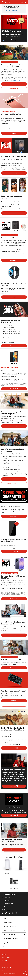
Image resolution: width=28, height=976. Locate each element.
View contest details (15, 80)
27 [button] (8, 741)
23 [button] (7, 475)
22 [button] (22, 453)
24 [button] (4, 594)
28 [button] (19, 744)
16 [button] (19, 333)
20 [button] (14, 417)
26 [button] (25, 690)
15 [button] (19, 331)
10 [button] (18, 204)
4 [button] (7, 123)
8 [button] (9, 128)
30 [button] (6, 781)
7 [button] (3, 127)
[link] (13, 10)
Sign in (4, 40)
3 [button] (12, 72)
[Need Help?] (25, 973)
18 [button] (15, 376)
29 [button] (16, 774)
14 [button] (15, 328)
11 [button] (7, 291)
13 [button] (17, 324)
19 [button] (16, 380)
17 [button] (19, 337)
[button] (22, 2)
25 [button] (4, 631)
